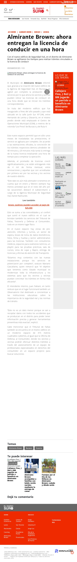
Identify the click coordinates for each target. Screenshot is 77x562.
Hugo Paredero (31, 520)
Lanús (6, 525)
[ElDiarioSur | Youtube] (70, 507)
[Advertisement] (40, 371)
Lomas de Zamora (19, 520)
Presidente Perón (19, 533)
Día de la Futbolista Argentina (31, 533)
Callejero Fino (13, 463)
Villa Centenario (64, 19)
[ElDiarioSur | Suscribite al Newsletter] (68, 14)
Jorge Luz (31, 528)
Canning (29, 2)
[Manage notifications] (72, 552)
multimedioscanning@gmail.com (20, 553)
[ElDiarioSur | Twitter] (62, 507)
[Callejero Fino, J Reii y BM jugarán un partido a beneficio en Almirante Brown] (14, 466)
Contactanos (56, 520)
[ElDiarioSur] (8, 509)
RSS (53, 522)
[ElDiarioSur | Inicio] (71, 515)
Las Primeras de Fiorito (32, 540)
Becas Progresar (53, 19)
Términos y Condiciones (10, 548)
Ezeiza (45, 2)
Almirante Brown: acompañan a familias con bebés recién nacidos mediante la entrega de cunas (30, 483)
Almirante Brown (56, 2)
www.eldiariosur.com (10, 551)
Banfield (43, 19)
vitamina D (31, 525)
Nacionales (7, 528)
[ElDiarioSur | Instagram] (66, 507)
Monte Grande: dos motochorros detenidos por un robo (60, 168)
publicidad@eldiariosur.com (39, 553)
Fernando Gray (35, 19)
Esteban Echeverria (17, 2)
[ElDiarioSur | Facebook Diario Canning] (58, 507)
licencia (39, 448)
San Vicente (37, 2)
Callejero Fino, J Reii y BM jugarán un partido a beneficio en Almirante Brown (63, 100)
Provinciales (20, 537)
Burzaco (29, 448)
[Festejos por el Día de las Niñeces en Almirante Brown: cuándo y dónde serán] (49, 473)
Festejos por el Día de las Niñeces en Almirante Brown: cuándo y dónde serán (48, 480)
